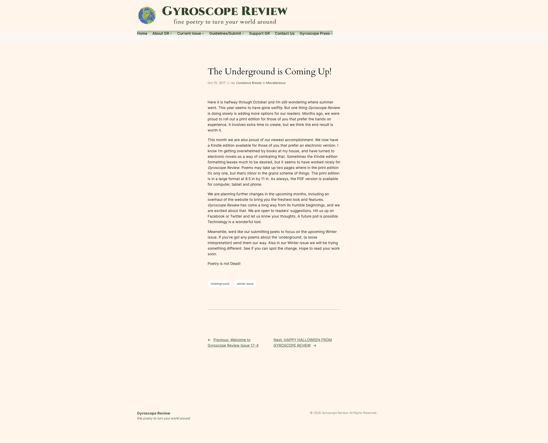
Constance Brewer (249, 83)
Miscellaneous (276, 83)
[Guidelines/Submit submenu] (243, 33)
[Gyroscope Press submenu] (332, 33)
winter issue (245, 283)
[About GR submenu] (171, 33)
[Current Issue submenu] (203, 33)
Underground (220, 283)
